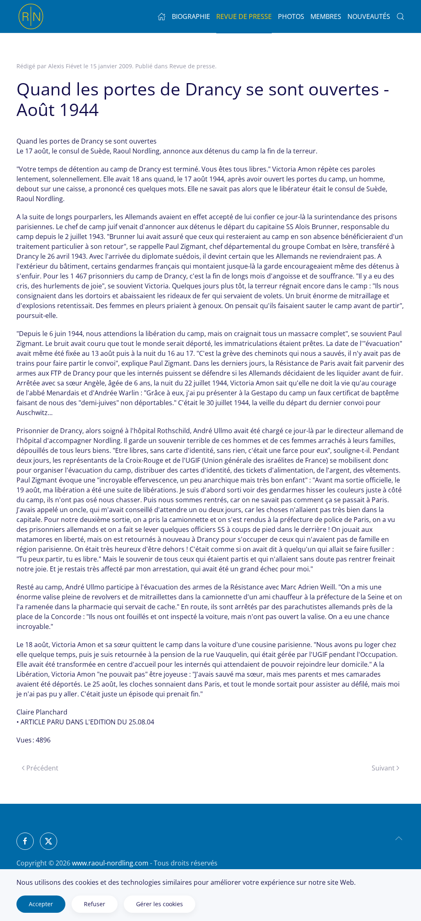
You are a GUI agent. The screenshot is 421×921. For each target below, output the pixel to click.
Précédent (42, 768)
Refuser (94, 904)
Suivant (383, 768)
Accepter (41, 904)
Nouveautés (368, 16)
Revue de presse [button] (244, 16)
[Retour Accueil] (30, 16)
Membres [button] (325, 16)
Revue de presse (192, 66)
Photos (291, 16)
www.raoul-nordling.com (110, 863)
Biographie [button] (191, 16)
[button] (399, 838)
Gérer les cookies (159, 904)
